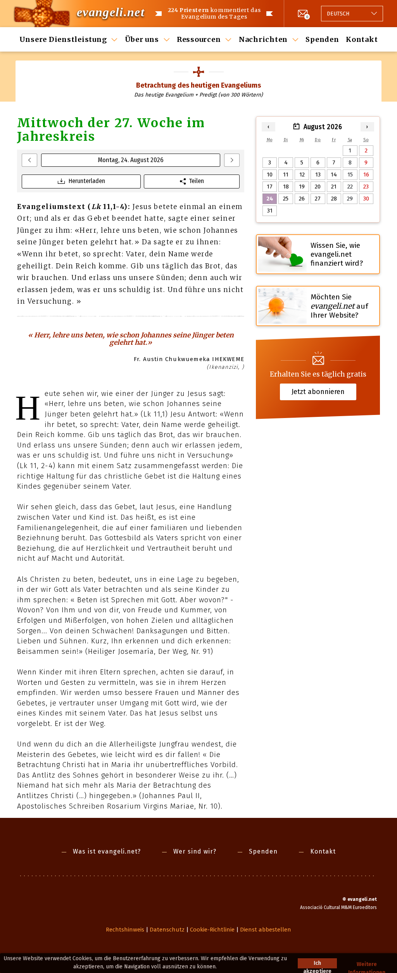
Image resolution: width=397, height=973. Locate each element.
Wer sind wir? (194, 851)
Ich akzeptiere (317, 964)
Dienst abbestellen (265, 929)
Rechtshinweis (125, 929)
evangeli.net (111, 12)
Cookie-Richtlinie (212, 929)
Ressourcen (199, 39)
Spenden (322, 39)
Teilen (196, 181)
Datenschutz (167, 929)
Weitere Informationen (366, 964)
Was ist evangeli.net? (107, 851)
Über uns (142, 39)
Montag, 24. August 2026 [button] (131, 160)
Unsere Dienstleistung (63, 39)
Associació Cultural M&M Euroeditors (338, 907)
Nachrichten (263, 39)
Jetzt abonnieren (318, 391)
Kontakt (362, 39)
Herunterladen (87, 181)
